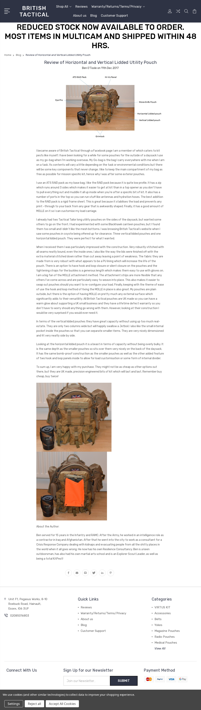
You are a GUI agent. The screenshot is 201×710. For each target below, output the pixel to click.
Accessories (162, 613)
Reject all (34, 704)
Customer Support (114, 15)
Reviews (81, 6)
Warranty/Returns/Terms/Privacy (116, 6)
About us (79, 15)
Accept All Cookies (62, 704)
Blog (93, 15)
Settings (14, 704)
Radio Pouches (164, 637)
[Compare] (178, 13)
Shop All (62, 6)
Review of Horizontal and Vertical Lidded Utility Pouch (100, 62)
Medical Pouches (165, 642)
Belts (158, 619)
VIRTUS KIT (162, 607)
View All (159, 648)
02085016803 (19, 615)
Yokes (158, 625)
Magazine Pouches (167, 631)
